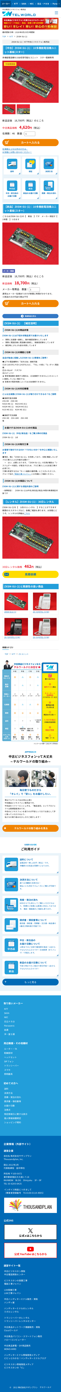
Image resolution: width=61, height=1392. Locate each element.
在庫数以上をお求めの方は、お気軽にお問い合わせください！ (17, 151)
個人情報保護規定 (12, 1118)
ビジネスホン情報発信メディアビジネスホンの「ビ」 (19, 1366)
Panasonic (9, 1025)
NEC (32, 3)
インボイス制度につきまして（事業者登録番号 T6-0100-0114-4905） (24, 1191)
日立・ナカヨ (43, 3)
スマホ (7, 1069)
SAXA (23, 3)
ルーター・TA (10, 1048)
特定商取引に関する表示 (15, 1114)
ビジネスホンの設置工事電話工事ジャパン (15, 1282)
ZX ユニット (24, 654)
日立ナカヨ (9, 1021)
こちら (27, 513)
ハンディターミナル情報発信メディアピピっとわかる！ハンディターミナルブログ (25, 1356)
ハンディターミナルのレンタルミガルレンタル (19, 1310)
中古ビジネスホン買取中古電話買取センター (14, 1273)
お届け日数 (9, 1105)
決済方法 (8, 1092)
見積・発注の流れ (12, 1097)
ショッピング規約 (12, 1122)
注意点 (7, 1109)
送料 (6, 1088)
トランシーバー (11, 1065)
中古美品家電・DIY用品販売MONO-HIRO (17, 1347)
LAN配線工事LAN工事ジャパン (12, 1291)
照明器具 (8, 1073)
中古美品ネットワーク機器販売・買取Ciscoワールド (22, 1329)
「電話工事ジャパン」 (22, 474)
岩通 (6, 1029)
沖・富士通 (9, 1034)
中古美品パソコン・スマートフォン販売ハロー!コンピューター (23, 1338)
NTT (16, 3)
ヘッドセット (10, 1057)
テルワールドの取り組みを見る (31, 828)
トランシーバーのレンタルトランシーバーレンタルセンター (20, 1319)
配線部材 (8, 1052)
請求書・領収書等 (12, 1101)
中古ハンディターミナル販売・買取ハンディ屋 (21, 1301)
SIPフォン (9, 1061)
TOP (4, 36)
